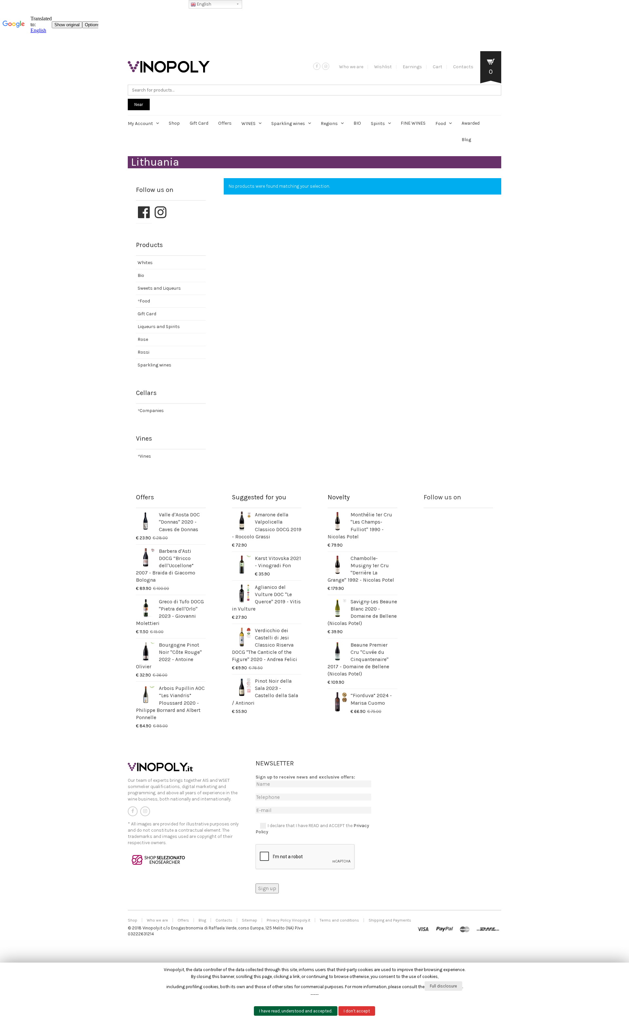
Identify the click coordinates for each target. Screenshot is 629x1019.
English (203, 4)
